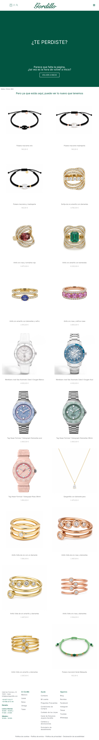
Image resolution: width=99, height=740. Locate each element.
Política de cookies (22, 736)
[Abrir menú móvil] (94, 5)
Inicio (3, 89)
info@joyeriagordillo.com (9, 696)
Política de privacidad (53, 736)
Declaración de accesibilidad (73, 736)
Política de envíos (37, 736)
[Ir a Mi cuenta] (14, 5)
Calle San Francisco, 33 (9, 692)
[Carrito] (11, 5)
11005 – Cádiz (6, 694)
